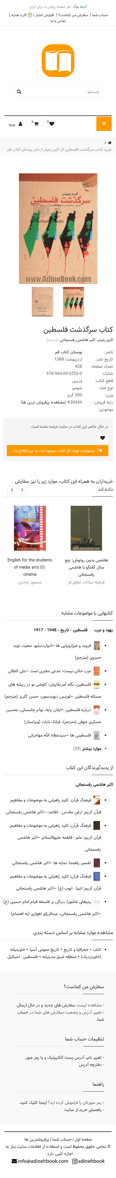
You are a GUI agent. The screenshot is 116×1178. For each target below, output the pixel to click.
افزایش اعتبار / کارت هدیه (32, 15)
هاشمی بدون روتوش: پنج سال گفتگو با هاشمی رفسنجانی (86, 567)
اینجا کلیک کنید (33, 1102)
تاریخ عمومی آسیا (44, 949)
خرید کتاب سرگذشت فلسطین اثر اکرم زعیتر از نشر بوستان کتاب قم (59, 149)
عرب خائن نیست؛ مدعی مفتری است (61, 671)
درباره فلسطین (78, 709)
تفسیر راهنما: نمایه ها (73, 863)
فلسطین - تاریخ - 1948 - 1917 (60, 630)
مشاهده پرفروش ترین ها (43, 402)
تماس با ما (58, 21)
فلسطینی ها (81, 735)
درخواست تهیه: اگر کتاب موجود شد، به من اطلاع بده (54, 450)
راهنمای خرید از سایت (83, 1109)
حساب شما (100, 15)
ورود (12, 124)
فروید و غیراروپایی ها (74, 645)
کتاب (97, 949)
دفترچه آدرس (90, 1064)
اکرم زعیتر (105, 340)
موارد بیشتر (91, 748)
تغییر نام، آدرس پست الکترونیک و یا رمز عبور (64, 1057)
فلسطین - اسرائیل (22, 956)
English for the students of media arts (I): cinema (29, 567)
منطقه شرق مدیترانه (59, 956)
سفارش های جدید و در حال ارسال (46, 1005)
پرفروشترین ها (36, 1139)
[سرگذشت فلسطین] (72, 301)
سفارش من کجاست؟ (73, 15)
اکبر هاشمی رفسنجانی (77, 340)
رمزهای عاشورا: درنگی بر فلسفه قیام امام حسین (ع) (47, 901)
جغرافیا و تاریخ (76, 949)
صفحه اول (83, 1139)
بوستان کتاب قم (68, 352)
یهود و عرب (103, 630)
